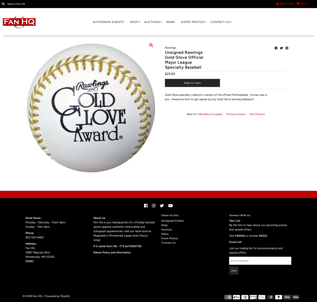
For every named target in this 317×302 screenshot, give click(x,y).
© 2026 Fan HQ (32, 296)
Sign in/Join (286, 3)
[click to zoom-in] (151, 46)
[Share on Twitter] (281, 48)
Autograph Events (108, 22)
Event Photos (192, 22)
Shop (134, 22)
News (170, 22)
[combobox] (42, 4)
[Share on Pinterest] (286, 48)
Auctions (152, 22)
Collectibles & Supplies (209, 114)
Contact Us (220, 22)
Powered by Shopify (57, 296)
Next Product (257, 114)
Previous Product (236, 114)
